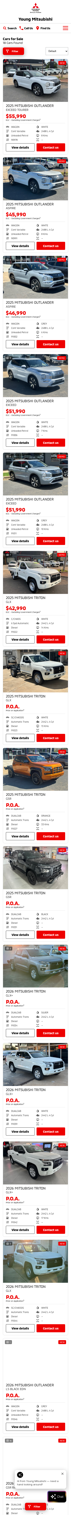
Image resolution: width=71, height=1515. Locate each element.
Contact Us (51, 147)
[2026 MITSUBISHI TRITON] (35, 966)
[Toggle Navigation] (65, 28)
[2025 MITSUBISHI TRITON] (35, 572)
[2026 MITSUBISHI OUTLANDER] (35, 1359)
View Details (20, 147)
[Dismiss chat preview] (62, 1473)
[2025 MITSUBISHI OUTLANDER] (35, 80)
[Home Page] (35, 8)
